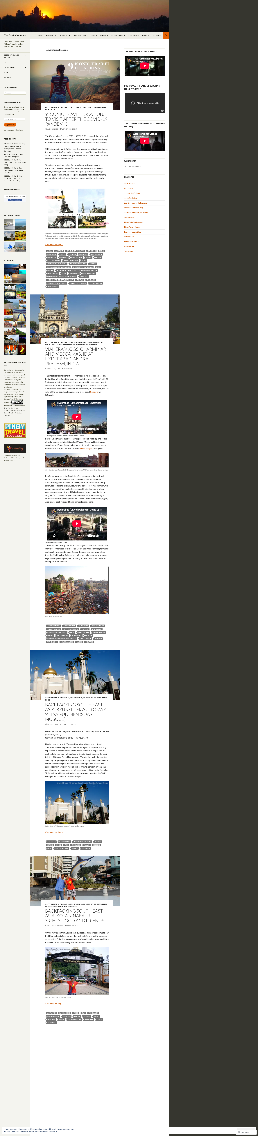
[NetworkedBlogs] (15, 196)
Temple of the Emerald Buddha (60, 280)
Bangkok (92, 251)
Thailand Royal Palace (56, 283)
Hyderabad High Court (57, 632)
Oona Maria (129, 217)
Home (40, 35)
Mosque (93, 264)
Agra (49, 251)
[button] (11, 269)
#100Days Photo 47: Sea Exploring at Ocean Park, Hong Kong (15, 162)
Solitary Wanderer (131, 241)
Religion (102, 107)
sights (61, 1019)
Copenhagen (96, 254)
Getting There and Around (11, 56)
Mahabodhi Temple (78, 264)
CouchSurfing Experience (138, 35)
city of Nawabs (98, 626)
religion (98, 639)
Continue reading (54, 244)
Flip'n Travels (129, 183)
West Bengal (52, 286)
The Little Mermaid (78, 283)
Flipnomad (128, 188)
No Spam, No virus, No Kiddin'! (136, 212)
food (58, 845)
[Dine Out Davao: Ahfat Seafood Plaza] (20, 236)
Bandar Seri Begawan (75, 251)
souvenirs (89, 1019)
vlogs (79, 642)
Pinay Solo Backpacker (133, 222)
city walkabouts (71, 629)
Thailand (91, 280)
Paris (98, 267)
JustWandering (130, 198)
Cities (72, 107)
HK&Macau (64, 35)
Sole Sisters (129, 237)
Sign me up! (10, 125)
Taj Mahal (84, 277)
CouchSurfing (96, 342)
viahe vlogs (52, 642)
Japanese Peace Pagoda (57, 264)
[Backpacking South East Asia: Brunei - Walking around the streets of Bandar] (20, 247)
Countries (81, 107)
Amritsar (59, 251)
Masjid (50, 635)
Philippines (50, 35)
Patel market (85, 639)
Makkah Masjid (99, 632)
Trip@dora (128, 251)
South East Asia (80, 35)
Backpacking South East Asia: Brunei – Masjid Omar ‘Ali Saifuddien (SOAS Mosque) (75, 712)
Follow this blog (15, 200)
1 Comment (69, 369)
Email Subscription (12, 102)
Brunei (62, 254)
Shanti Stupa (52, 273)
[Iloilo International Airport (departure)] (9, 224)
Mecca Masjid (62, 635)
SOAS (64, 273)
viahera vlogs (67, 642)
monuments (77, 635)
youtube (89, 642)
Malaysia (67, 1016)
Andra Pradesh (53, 626)
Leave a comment (69, 129)
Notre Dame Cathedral (83, 267)
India (93, 35)
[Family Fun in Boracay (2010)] (9, 247)
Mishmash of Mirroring (133, 208)
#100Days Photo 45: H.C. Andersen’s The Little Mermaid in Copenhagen (13, 178)
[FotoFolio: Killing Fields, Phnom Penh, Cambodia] (9, 236)
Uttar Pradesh (95, 283)
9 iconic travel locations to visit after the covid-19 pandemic (76, 118)
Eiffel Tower (76, 257)
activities (51, 842)
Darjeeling (51, 257)
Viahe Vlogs (50, 109)
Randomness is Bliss (132, 232)
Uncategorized (69, 906)
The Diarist (157, 35)
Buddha (72, 254)
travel (75, 848)
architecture (69, 626)
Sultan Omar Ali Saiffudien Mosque (61, 277)
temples (80, 280)
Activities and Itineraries (57, 107)
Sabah (96, 1016)
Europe (103, 35)
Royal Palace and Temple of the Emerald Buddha (77, 270)
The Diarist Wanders (15, 35)
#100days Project (118, 35)
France (98, 257)
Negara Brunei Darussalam (58, 267)
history (85, 629)
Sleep (6, 72)
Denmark (64, 257)
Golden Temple (53, 260)
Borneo (98, 842)
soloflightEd (129, 246)
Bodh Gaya (51, 254)
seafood (51, 1019)
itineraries (76, 845)
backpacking (64, 842)
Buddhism (83, 254)
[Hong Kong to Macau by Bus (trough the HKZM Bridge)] (20, 224)
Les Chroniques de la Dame (135, 203)
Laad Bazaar (83, 632)
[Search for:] (15, 93)
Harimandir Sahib (71, 260)
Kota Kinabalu (53, 1016)
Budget (86, 698)
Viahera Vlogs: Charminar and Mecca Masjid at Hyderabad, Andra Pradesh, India (75, 356)
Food (47, 700)
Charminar (83, 626)
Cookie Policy (52, 1131)
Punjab (50, 270)
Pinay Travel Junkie (132, 227)
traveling (85, 848)
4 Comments (72, 926)
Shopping (80, 344)
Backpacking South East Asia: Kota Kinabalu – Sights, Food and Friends (74, 915)
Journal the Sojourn (132, 193)
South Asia (74, 273)
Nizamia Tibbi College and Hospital (61, 639)
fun (66, 845)
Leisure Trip (92, 107)
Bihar (101, 251)
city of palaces (53, 629)
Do (5, 62)
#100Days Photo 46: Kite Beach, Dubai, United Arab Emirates (13, 170)
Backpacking (76, 342)
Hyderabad (97, 629)
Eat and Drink (9, 67)
